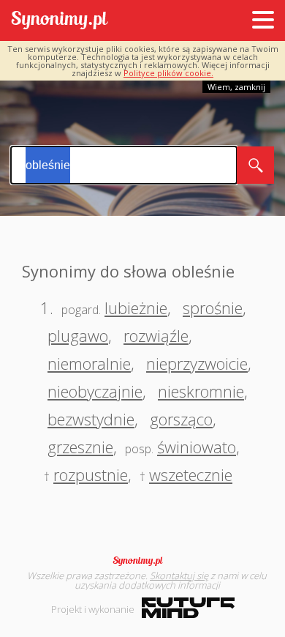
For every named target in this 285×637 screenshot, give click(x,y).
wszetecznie (190, 474)
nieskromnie (201, 391)
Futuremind (188, 607)
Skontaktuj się (179, 575)
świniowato (196, 447)
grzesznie (80, 447)
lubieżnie (135, 307)
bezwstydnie (91, 419)
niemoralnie (89, 363)
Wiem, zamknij (236, 86)
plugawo (78, 335)
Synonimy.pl (59, 21)
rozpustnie (90, 474)
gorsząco (181, 419)
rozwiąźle (156, 335)
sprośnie (213, 307)
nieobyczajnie (95, 391)
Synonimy (142, 560)
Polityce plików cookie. (168, 72)
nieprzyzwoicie (197, 363)
